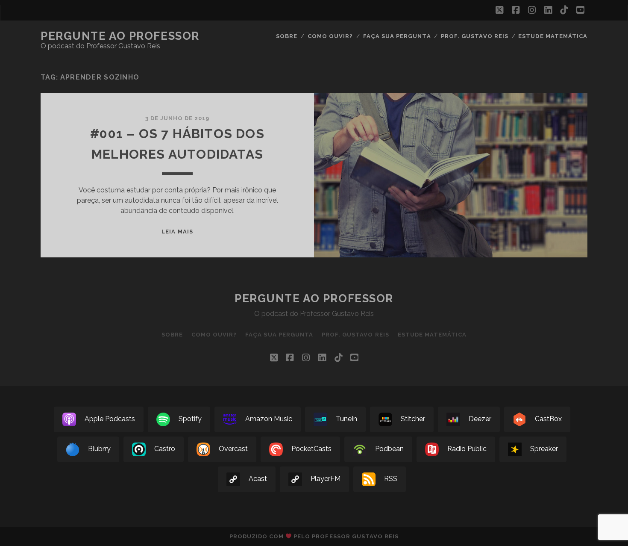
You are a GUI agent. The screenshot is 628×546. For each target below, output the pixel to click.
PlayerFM (325, 479)
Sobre (286, 36)
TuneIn (346, 419)
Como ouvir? (330, 36)
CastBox (548, 419)
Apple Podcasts (110, 419)
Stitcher (413, 419)
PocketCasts (311, 449)
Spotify (190, 419)
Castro (164, 449)
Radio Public (467, 449)
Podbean (389, 449)
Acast (258, 479)
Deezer (480, 419)
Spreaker (544, 449)
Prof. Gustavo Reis (474, 36)
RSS (390, 479)
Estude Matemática (552, 36)
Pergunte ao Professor (120, 36)
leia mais (177, 231)
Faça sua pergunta (397, 36)
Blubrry (99, 449)
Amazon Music (268, 419)
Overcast (233, 449)
